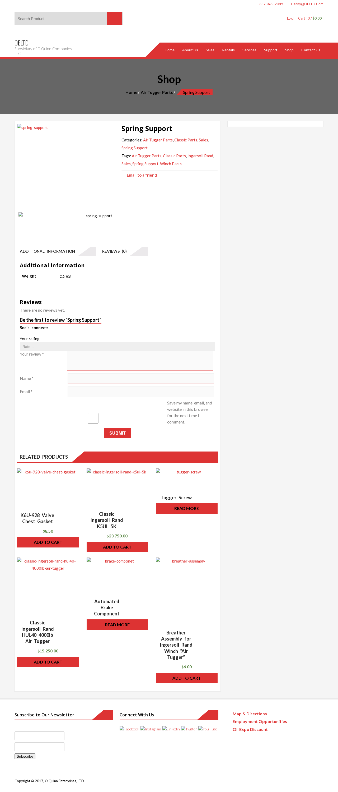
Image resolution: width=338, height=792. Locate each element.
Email (26, 391)
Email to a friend (142, 175)
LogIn (291, 18)
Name (27, 378)
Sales (203, 139)
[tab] (56, 251)
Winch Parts (171, 163)
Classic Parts (185, 139)
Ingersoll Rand (200, 155)
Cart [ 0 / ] (310, 18)
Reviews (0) (114, 251)
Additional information (47, 251)
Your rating (30, 338)
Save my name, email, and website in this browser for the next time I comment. (189, 412)
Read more (186, 508)
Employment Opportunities (260, 721)
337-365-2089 (271, 4)
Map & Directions (250, 713)
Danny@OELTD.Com (306, 4)
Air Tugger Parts (157, 92)
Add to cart (48, 542)
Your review (32, 353)
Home (131, 92)
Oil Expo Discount (250, 729)
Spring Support (134, 147)
